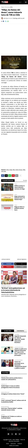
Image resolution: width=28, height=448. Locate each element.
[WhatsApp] (8, 21)
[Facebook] (3, 21)
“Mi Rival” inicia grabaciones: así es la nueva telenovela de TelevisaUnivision (13, 290)
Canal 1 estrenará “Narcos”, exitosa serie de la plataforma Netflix (13, 401)
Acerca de (13, 443)
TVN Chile (3, 171)
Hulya (10, 169)
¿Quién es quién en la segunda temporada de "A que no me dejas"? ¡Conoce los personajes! (20, 352)
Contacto (20, 443)
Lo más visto (7, 331)
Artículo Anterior (6, 259)
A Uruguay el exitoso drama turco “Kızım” (13, 394)
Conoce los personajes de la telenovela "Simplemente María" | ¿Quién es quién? (20, 365)
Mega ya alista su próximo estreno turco (19, 208)
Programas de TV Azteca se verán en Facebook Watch (11, 417)
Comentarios (20, 331)
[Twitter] (5, 21)
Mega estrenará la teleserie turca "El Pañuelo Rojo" (19, 198)
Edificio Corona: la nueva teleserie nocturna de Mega (19, 187)
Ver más (25, 180)
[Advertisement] (14, 39)
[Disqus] (14, 235)
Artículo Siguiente (21, 259)
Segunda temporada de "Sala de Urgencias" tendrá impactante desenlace (20, 339)
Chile (11, 7)
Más (14, 169)
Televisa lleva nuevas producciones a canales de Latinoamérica (11, 378)
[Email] (16, 175)
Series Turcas (18, 169)
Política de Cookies (14, 445)
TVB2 (24, 169)
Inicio (7, 443)
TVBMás (17, 439)
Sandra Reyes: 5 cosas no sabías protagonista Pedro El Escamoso (10, 386)
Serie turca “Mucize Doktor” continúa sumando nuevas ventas (11, 409)
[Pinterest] (13, 175)
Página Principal (5, 7)
